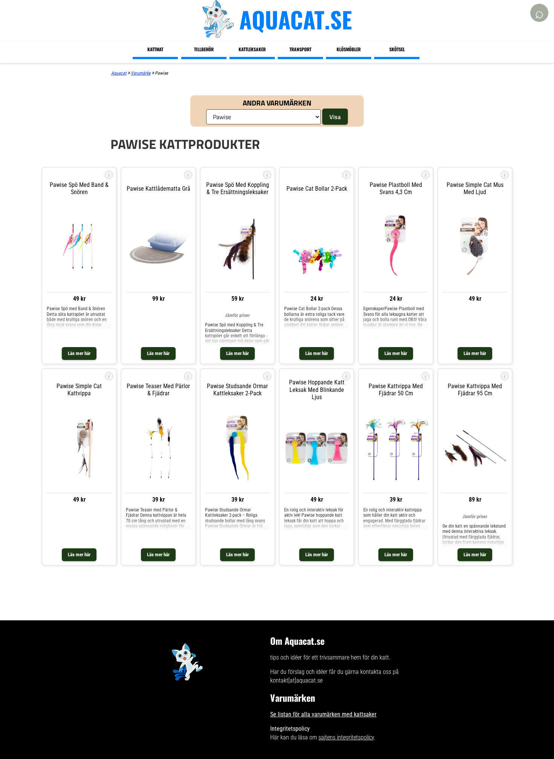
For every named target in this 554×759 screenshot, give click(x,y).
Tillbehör (204, 49)
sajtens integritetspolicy (346, 737)
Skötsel (397, 49)
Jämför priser (237, 315)
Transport (300, 49)
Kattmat (155, 49)
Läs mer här (79, 353)
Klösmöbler (349, 49)
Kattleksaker (252, 49)
